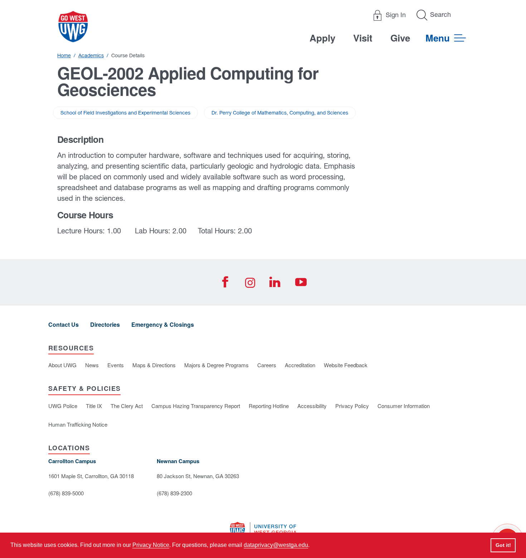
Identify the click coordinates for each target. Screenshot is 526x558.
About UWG (62, 365)
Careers (266, 365)
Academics (91, 55)
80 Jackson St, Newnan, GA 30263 (198, 476)
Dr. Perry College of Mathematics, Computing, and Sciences (279, 113)
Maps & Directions (154, 365)
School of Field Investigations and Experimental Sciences (125, 113)
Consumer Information (404, 405)
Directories (105, 324)
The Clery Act (127, 405)
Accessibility (312, 405)
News (92, 365)
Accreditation (300, 365)
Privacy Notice (150, 545)
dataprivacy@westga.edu (276, 545)
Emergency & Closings (162, 324)
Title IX (94, 405)
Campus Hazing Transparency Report (195, 405)
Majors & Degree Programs (216, 365)
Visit (362, 37)
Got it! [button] (503, 545)
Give (400, 37)
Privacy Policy (352, 405)
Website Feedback (345, 365)
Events (115, 365)
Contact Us (63, 324)
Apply (322, 37)
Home (64, 55)
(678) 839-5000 (66, 493)
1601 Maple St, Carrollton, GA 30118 (91, 476)
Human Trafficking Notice (77, 424)
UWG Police (62, 405)
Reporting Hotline (269, 405)
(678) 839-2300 (174, 493)
